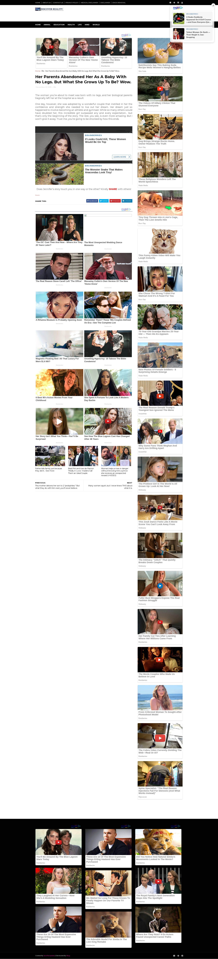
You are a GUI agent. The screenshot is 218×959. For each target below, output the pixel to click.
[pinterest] (174, 2)
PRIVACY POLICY (71, 3)
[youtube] (182, 2)
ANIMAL (47, 25)
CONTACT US (58, 3)
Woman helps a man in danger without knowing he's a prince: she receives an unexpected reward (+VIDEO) (114, 472)
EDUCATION (59, 25)
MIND (87, 25)
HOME (37, 3)
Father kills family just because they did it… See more (48, 469)
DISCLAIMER (105, 3)
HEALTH (71, 25)
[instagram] (178, 2)
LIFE (80, 25)
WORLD (96, 25)
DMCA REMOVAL (119, 3)
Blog (68, 955)
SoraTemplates (49, 955)
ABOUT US (47, 3)
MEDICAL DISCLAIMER (89, 3)
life (43, 71)
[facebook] (170, 2)
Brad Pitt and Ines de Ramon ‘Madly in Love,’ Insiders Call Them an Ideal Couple (81, 470)
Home (38, 25)
